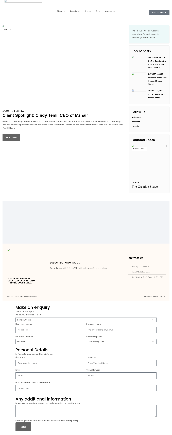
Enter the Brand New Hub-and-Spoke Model (157, 81)
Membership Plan (94, 336)
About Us (61, 11)
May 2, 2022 (8, 29)
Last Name (91, 357)
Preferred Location (24, 336)
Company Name (93, 324)
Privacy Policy (72, 420)
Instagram (136, 117)
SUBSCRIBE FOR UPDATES (65, 262)
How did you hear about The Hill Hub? (32, 382)
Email (17, 370)
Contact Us (110, 11)
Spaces (88, 11)
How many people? (24, 324)
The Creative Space (145, 186)
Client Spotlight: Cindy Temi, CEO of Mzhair (46, 115)
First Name (20, 357)
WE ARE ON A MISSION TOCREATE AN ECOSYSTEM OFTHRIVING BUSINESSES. (22, 281)
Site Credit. (148, 296)
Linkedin (135, 126)
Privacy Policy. (159, 296)
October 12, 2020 (155, 74)
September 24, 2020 (156, 57)
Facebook (136, 122)
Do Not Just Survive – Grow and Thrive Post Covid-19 (157, 64)
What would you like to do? (28, 314)
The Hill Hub (19, 111)
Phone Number (93, 370)
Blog (98, 11)
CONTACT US (135, 258)
